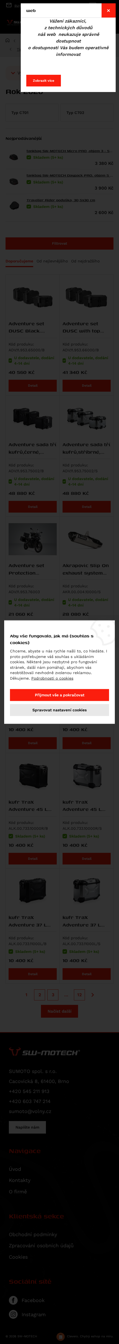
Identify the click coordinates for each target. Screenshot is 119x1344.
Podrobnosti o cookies (52, 678)
